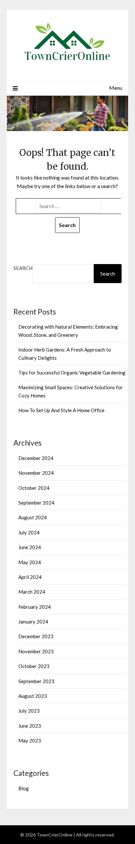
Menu (115, 88)
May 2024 (29, 562)
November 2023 (36, 651)
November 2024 (36, 473)
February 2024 (34, 607)
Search (22, 268)
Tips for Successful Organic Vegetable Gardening (71, 372)
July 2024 (29, 532)
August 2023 (32, 696)
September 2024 (36, 503)
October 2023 (33, 666)
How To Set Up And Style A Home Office (61, 410)
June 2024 (29, 547)
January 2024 (33, 621)
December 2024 (35, 458)
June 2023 (29, 726)
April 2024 (30, 577)
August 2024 (32, 517)
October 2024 (33, 488)
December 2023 (35, 636)
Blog (23, 788)
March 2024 (31, 592)
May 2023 (29, 740)
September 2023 (36, 681)
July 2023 (29, 711)
